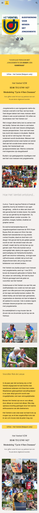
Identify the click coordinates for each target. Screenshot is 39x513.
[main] (19, 63)
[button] (2, 3)
